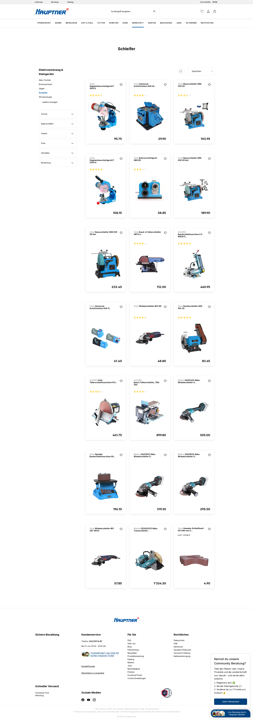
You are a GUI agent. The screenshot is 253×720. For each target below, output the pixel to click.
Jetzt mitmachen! (230, 701)
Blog (130, 647)
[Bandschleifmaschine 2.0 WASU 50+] (194, 264)
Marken (131, 662)
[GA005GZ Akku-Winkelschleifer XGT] (194, 486)
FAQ (129, 640)
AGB (175, 643)
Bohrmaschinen (45, 84)
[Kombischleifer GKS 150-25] (194, 338)
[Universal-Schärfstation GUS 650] (150, 116)
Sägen (42, 88)
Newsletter (132, 653)
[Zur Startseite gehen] (52, 11)
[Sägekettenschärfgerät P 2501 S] (106, 116)
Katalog (131, 659)
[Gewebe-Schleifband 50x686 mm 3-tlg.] (194, 560)
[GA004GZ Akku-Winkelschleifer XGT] (194, 412)
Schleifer (43, 93)
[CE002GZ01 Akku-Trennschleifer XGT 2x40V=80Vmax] (150, 560)
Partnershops (133, 650)
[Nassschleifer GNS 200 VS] (194, 116)
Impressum (178, 647)
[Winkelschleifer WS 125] (147, 309)
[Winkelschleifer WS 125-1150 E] (106, 560)
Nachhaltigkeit (134, 669)
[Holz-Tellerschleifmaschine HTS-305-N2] (106, 412)
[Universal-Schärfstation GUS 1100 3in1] (106, 338)
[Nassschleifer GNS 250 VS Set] (106, 264)
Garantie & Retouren (182, 650)
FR (214, 2)
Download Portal (135, 675)
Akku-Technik (45, 80)
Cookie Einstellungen (137, 678)
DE (216, 2)
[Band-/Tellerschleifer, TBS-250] (150, 412)
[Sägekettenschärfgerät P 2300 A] (106, 190)
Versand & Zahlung (182, 653)
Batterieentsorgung (182, 656)
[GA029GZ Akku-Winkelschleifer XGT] (150, 486)
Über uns (131, 643)
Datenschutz (179, 640)
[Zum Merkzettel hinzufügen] (121, 84)
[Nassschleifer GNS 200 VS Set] (194, 190)
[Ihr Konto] (208, 11)
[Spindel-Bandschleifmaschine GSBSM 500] (106, 486)
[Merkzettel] (202, 11)
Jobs (130, 666)
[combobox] (129, 11)
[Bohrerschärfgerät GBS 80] (150, 190)
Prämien (131, 672)
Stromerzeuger (45, 97)
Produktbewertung (136, 656)
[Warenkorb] (214, 11)
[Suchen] (156, 11)
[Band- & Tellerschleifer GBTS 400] (150, 264)
